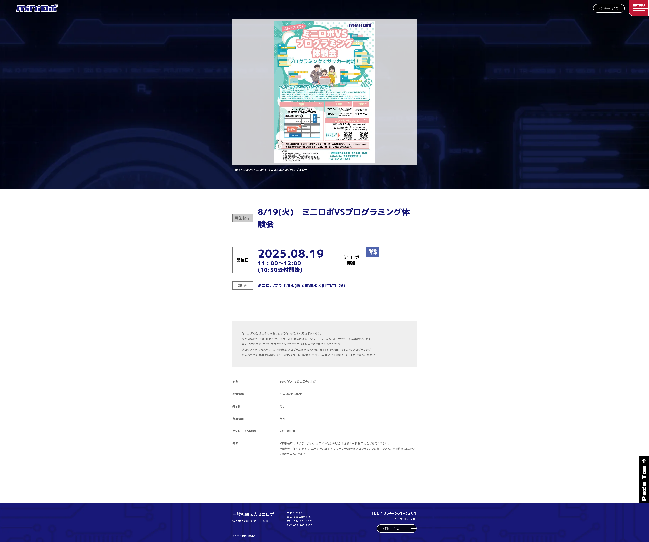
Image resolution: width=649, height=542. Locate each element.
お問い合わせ (390, 528)
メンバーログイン (609, 8)
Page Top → (644, 479)
